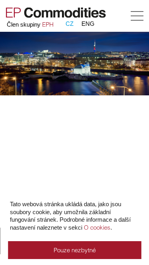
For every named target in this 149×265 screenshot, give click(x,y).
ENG (88, 23)
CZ (70, 23)
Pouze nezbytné (75, 250)
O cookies (97, 227)
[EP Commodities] (55, 16)
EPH (48, 24)
